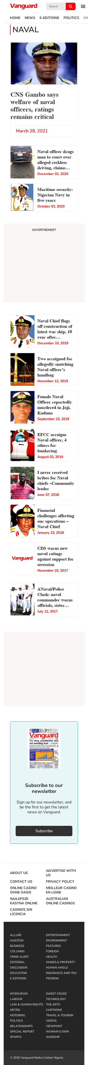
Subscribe (44, 831)
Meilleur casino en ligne (61, 890)
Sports (15, 1037)
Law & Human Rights (26, 1004)
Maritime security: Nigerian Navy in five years (55, 194)
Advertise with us (61, 873)
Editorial (17, 962)
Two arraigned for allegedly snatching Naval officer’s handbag (55, 366)
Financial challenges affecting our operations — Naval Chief (55, 518)
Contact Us (21, 881)
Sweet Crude (56, 994)
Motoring (17, 1015)
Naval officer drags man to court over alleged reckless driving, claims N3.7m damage (55, 160)
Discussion (18, 968)
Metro (15, 1010)
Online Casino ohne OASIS (23, 890)
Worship (53, 1037)
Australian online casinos (60, 901)
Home (15, 18)
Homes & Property (60, 962)
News (30, 18)
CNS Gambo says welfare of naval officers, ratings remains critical (34, 105)
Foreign (52, 951)
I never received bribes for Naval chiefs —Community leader (55, 480)
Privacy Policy (60, 881)
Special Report (22, 1032)
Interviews (19, 994)
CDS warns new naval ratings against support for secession (55, 556)
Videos (51, 1021)
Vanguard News (23, 6)
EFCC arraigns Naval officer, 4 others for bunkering (51, 442)
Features (53, 946)
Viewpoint (54, 1026)
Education (18, 973)
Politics (71, 18)
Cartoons (54, 1010)
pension (52, 978)
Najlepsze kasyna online (23, 901)
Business (17, 946)
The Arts (53, 1004)
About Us (19, 873)
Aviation (16, 940)
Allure (16, 935)
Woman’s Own (57, 1032)
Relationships (21, 1026)
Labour (16, 999)
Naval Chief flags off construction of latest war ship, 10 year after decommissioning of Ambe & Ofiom (56, 329)
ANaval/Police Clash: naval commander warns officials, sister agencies (55, 597)
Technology (56, 999)
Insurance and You (61, 973)
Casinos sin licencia (21, 912)
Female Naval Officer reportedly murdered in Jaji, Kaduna (54, 404)
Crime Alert (19, 957)
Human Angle (57, 968)
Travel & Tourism (59, 1015)
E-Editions (49, 18)
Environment (56, 940)
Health (51, 957)
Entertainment (58, 935)
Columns (17, 951)
